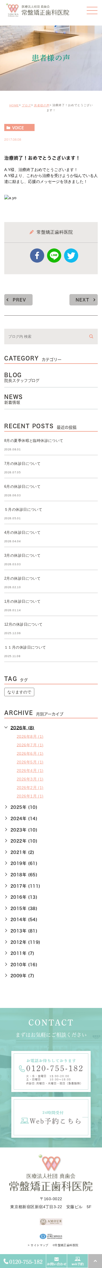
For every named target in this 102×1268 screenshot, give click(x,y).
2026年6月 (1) (30, 753)
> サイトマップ (38, 1245)
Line (54, 255)
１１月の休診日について (25, 647)
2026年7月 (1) (30, 744)
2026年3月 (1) (30, 779)
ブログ (26, 105)
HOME (14, 105)
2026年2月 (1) (30, 787)
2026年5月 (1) (30, 762)
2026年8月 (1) (30, 736)
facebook (37, 255)
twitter (71, 255)
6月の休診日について (22, 486)
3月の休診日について (22, 555)
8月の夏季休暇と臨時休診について (33, 440)
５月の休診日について (23, 509)
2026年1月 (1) (30, 796)
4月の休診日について (22, 532)
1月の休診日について (22, 601)
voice (18, 127)
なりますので (19, 692)
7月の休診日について (22, 463)
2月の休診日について (22, 578)
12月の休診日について (23, 624)
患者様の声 (42, 105)
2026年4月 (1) (30, 770)
